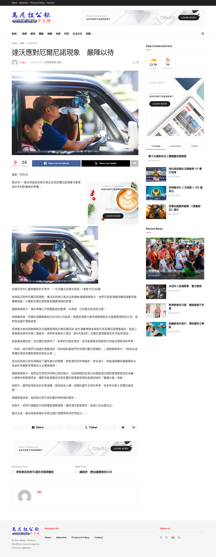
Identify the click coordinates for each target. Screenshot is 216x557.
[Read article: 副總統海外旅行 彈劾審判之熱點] (156, 329)
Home (14, 43)
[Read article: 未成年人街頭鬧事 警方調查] (156, 292)
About (14, 3)
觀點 (41, 33)
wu (23, 62)
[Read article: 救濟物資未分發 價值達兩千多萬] (156, 310)
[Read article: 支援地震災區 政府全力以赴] (175, 258)
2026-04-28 (35, 62)
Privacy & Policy (37, 3)
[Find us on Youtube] (172, 538)
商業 (24, 33)
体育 (58, 33)
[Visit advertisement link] (142, 17)
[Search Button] (203, 33)
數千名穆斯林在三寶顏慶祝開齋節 (167, 156)
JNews (22, 540)
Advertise (23, 3)
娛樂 (49, 33)
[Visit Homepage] (31, 17)
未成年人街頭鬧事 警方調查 (185, 286)
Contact (50, 3)
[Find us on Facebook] (161, 538)
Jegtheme (26, 548)
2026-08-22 (155, 276)
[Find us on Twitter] (166, 538)
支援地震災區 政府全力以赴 (166, 271)
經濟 (33, 33)
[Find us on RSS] (179, 538)
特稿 (88, 33)
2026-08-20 (175, 313)
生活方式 (77, 33)
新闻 (14, 33)
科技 (66, 33)
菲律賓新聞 (32, 43)
